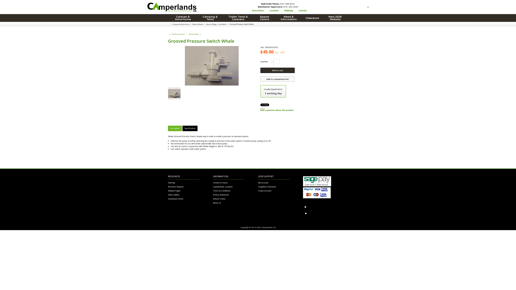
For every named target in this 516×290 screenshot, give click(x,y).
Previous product (177, 34)
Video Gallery (173, 194)
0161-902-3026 (278, 6)
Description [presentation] (175, 128)
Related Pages (174, 190)
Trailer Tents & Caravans (238, 18)
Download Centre (175, 198)
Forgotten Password (267, 186)
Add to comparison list (277, 79)
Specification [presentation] (190, 128)
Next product (195, 34)
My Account (263, 182)
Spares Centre (264, 18)
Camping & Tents (210, 18)
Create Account (264, 190)
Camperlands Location (223, 186)
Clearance (312, 18)
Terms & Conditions (221, 190)
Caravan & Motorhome (183, 18)
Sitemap (171, 182)
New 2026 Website (335, 18)
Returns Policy (219, 198)
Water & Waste (197, 24)
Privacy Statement (221, 194)
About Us (217, 203)
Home (169, 24)
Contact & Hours (220, 182)
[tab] (175, 128)
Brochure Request (176, 186)
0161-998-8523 (278, 3)
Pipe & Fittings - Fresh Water (216, 24)
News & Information (289, 18)
